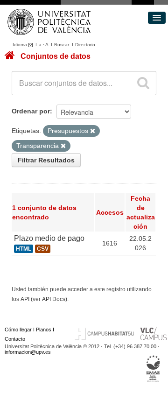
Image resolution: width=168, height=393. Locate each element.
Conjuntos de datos (56, 56)
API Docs (53, 299)
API (25, 299)
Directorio (85, 44)
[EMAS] (153, 368)
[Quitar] (92, 131)
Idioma (20, 44)
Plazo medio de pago (49, 238)
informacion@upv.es (28, 352)
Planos (43, 329)
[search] (143, 83)
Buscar (61, 44)
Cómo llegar (18, 329)
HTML (23, 249)
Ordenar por (31, 111)
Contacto (15, 339)
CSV (43, 249)
